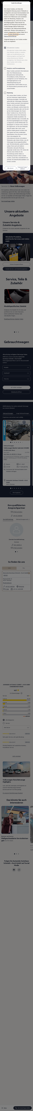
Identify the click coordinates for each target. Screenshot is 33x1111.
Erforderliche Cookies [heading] (13, 48)
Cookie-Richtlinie (13, 34)
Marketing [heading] (10, 93)
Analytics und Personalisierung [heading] (16, 68)
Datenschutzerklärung (10, 36)
